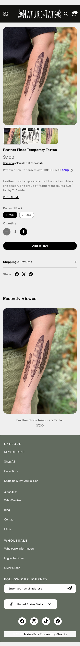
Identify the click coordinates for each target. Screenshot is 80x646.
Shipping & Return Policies (21, 481)
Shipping (8, 162)
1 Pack (10, 215)
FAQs (7, 529)
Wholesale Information (19, 548)
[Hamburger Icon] (5, 13)
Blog (7, 510)
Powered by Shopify (53, 634)
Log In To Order (14, 558)
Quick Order (12, 568)
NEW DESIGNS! (14, 452)
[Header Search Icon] (63, 13)
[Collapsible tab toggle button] (75, 262)
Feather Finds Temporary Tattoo (40, 420)
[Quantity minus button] (6, 231)
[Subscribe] (69, 588)
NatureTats (31, 634)
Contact (9, 519)
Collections (11, 471)
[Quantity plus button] (23, 231)
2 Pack (26, 215)
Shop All (9, 461)
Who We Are (12, 500)
